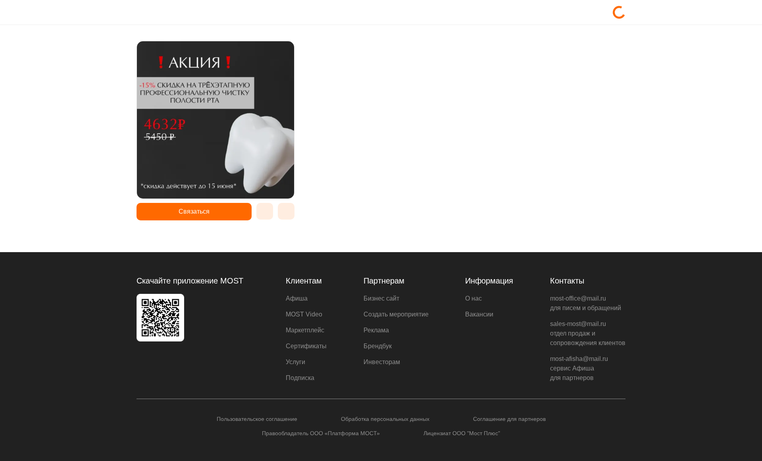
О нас (473, 298)
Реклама (376, 330)
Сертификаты (306, 346)
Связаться (194, 211)
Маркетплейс (305, 330)
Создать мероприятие (396, 314)
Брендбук (378, 346)
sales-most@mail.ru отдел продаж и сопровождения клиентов (587, 333)
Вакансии (479, 314)
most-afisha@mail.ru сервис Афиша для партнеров (579, 368)
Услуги (295, 362)
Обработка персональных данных (385, 419)
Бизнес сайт (381, 298)
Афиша (297, 298)
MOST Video (304, 314)
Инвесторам (382, 362)
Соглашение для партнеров (509, 419)
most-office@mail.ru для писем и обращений (585, 303)
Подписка (300, 377)
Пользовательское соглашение (257, 419)
